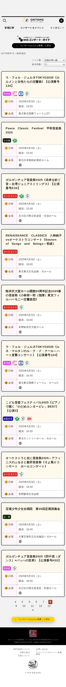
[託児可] (14, 93)
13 (49, 606)
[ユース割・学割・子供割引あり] (14, 140)
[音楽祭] (27, 93)
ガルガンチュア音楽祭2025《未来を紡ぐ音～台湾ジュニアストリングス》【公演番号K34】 (33, 184)
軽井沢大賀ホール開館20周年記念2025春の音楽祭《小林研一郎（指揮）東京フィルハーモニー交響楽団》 (33, 295)
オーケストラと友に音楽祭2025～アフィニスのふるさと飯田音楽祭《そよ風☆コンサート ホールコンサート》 (33, 462)
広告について (24, 656)
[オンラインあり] (29, 418)
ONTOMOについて (21, 649)
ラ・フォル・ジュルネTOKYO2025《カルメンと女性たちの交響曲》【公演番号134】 (33, 81)
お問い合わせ (42, 649)
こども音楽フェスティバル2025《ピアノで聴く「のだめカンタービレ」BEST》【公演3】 (33, 406)
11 (32, 606)
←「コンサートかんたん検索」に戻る (33, 45)
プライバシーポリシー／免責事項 (49, 653)
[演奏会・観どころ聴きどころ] (21, 93)
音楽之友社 (25, 652)
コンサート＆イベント (32, 27)
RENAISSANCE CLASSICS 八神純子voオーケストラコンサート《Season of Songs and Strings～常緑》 (34, 239)
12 (40, 606)
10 (23, 606)
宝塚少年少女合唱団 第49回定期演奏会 (33, 508)
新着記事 (9, 27)
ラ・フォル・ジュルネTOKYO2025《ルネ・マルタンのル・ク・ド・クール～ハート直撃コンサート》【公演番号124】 (33, 351)
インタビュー (57, 27)
